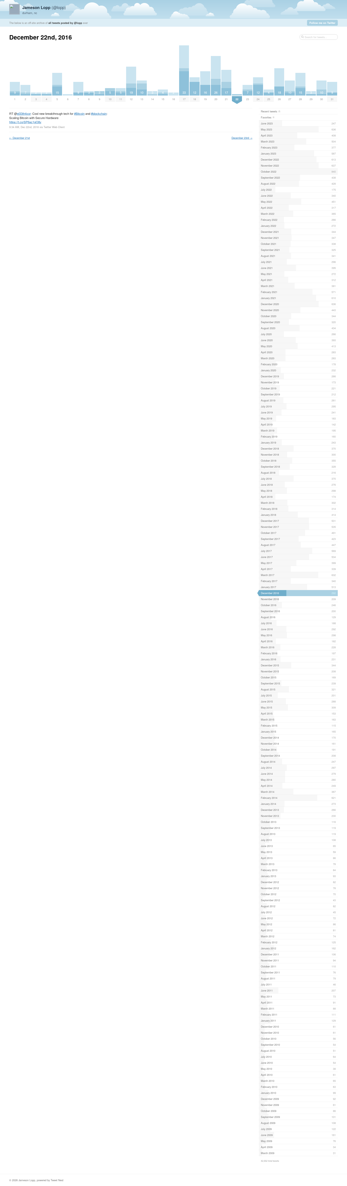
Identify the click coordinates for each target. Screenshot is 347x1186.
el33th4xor (24, 113)
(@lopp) (44, 7)
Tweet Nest (57, 1180)
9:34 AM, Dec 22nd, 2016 (24, 127)
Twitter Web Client (54, 127)
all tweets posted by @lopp (65, 23)
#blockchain (99, 113)
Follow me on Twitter (322, 23)
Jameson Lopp (26, 1180)
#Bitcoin (79, 113)
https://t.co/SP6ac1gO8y (25, 122)
